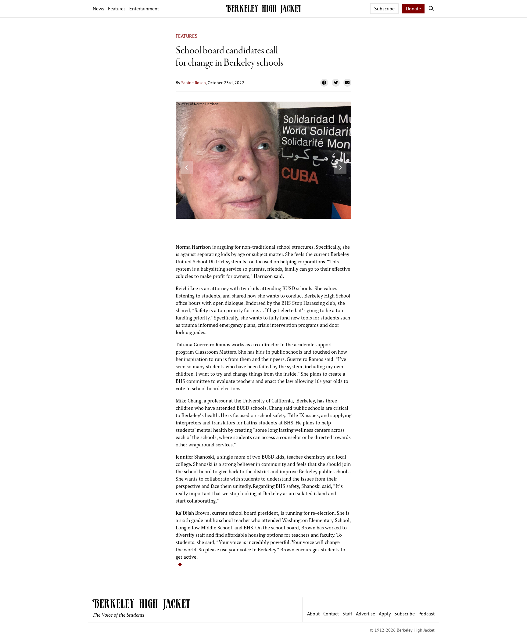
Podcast (426, 614)
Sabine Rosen (193, 82)
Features (187, 36)
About (313, 614)
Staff (347, 614)
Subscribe (384, 8)
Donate (413, 8)
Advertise (365, 614)
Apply (385, 614)
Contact (331, 614)
